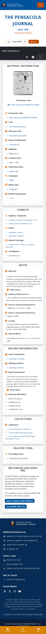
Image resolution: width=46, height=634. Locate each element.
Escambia (30, 244)
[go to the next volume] (25, 42)
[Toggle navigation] (40, 5)
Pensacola (9, 247)
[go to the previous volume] (9, 42)
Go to (33, 41)
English (11, 180)
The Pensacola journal (17, 126)
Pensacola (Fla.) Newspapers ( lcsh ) (21, 223)
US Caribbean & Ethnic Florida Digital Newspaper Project (20, 437)
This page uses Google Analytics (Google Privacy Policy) (23, 614)
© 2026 (23, 625)
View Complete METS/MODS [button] (19, 501)
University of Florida (17, 359)
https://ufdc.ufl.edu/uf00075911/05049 (23, 117)
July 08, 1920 (13, 171)
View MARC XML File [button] (15, 506)
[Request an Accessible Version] (33, 57)
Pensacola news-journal (18, 135)
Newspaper (13, 189)
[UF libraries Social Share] (27, 57)
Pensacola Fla (14, 144)
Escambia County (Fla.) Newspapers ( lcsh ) (23, 220)
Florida (22, 244)
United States (14, 244)
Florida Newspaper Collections (20, 429)
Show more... (15, 290)
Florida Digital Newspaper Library (21, 433)
